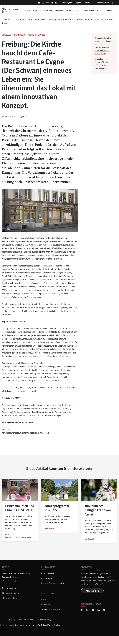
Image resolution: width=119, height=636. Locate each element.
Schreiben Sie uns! (12, 593)
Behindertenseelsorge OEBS (18, 537)
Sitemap (12, 619)
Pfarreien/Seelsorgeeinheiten (52, 583)
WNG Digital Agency (46, 625)
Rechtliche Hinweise (26, 619)
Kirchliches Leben (72, 10)
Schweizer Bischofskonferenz (52, 609)
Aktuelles (108, 10)
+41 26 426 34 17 (11, 588)
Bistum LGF (89, 3)
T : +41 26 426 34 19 (101, 50)
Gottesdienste (46, 578)
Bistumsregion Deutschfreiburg (39, 10)
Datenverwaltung (44, 619)
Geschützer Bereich (48, 573)
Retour (7, 20)
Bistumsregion (19, 35)
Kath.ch (44, 599)
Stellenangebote (67, 3)
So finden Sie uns (11, 598)
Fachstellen (58, 10)
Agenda (79, 3)
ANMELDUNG (92, 591)
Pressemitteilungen (37, 35)
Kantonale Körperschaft (92, 10)
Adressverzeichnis (102, 3)
